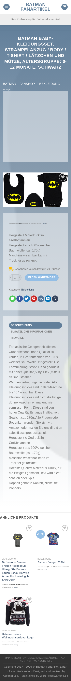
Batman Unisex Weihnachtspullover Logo (18, 636)
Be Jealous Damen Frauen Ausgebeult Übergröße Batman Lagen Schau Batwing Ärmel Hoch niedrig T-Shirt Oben (15, 571)
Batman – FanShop (19, 84)
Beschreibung (21, 325)
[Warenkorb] (64, 7)
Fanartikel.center (19, 671)
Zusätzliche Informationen (31, 331)
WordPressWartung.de (54, 675)
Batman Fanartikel (35, 7)
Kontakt (26, 661)
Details (44, 223)
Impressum (13, 658)
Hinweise (17, 337)
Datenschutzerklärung (40, 658)
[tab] (35, 325)
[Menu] (6, 7)
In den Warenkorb (41, 277)
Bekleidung (49, 84)
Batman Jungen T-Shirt (51, 562)
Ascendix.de (10, 675)
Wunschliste (43, 661)
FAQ (62, 658)
